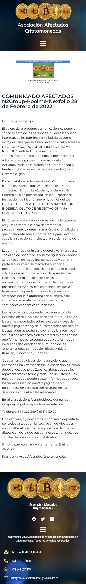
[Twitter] (43, 519)
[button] (43, 43)
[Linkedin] (52, 519)
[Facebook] (34, 519)
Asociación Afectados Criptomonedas (43, 28)
